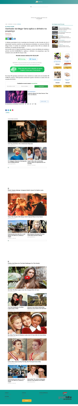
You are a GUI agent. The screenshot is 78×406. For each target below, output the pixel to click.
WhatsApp (22, 59)
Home (6, 24)
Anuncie (26, 400)
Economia (15, 24)
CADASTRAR (41, 86)
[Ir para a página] (39, 2)
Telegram (33, 59)
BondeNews (10, 24)
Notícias (19, 24)
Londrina (7, 112)
